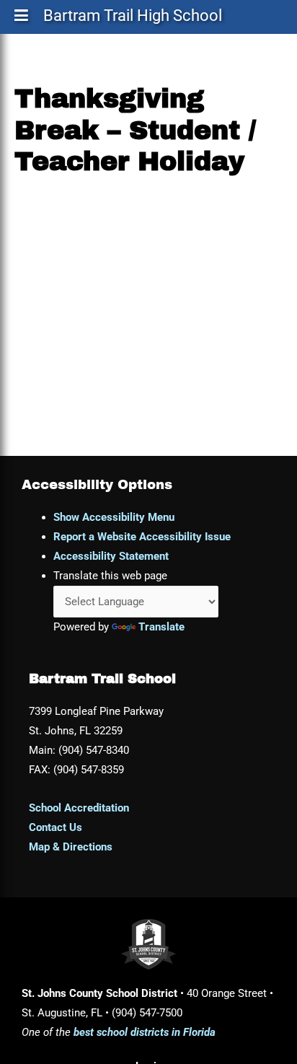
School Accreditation (79, 807)
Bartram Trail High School (132, 18)
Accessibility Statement (111, 556)
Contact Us (55, 827)
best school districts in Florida (145, 1032)
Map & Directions (70, 846)
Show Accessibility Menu (113, 517)
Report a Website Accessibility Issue (142, 536)
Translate (161, 626)
